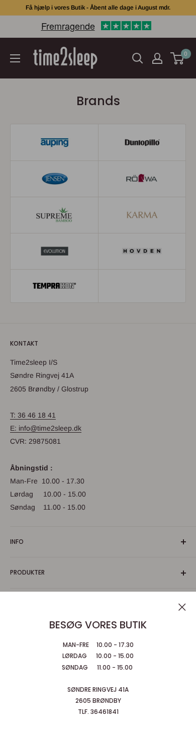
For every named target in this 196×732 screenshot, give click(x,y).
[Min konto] (157, 58)
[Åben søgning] (137, 58)
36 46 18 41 (37, 415)
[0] (177, 58)
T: (14, 415)
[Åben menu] (15, 58)
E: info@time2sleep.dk (45, 428)
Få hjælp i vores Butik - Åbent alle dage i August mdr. (98, 7)
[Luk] (182, 606)
